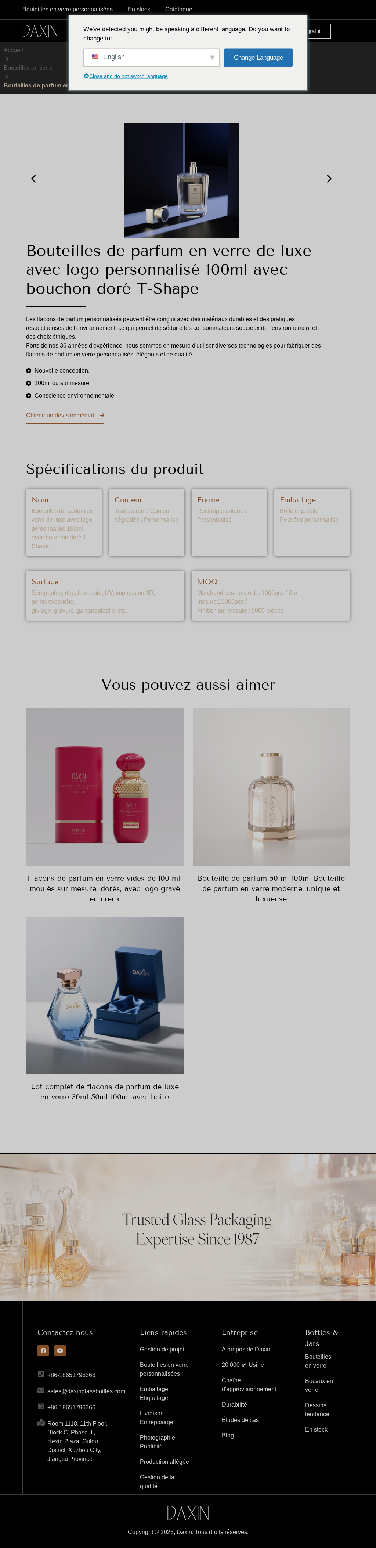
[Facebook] (43, 1351)
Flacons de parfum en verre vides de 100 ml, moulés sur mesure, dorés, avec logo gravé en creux (105, 888)
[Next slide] (328, 178)
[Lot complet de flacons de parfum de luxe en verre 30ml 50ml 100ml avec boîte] (104, 995)
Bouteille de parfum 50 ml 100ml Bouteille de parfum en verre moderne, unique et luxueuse (271, 888)
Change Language (258, 57)
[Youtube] (60, 1351)
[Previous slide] (34, 178)
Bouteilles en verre (28, 68)
